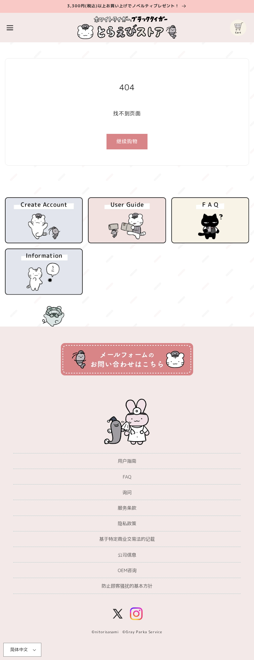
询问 (127, 492)
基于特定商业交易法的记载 (127, 539)
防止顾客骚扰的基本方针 (127, 586)
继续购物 (127, 141)
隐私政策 (127, 523)
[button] (10, 27)
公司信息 (127, 555)
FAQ (127, 477)
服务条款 (127, 508)
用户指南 (127, 461)
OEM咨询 (127, 570)
